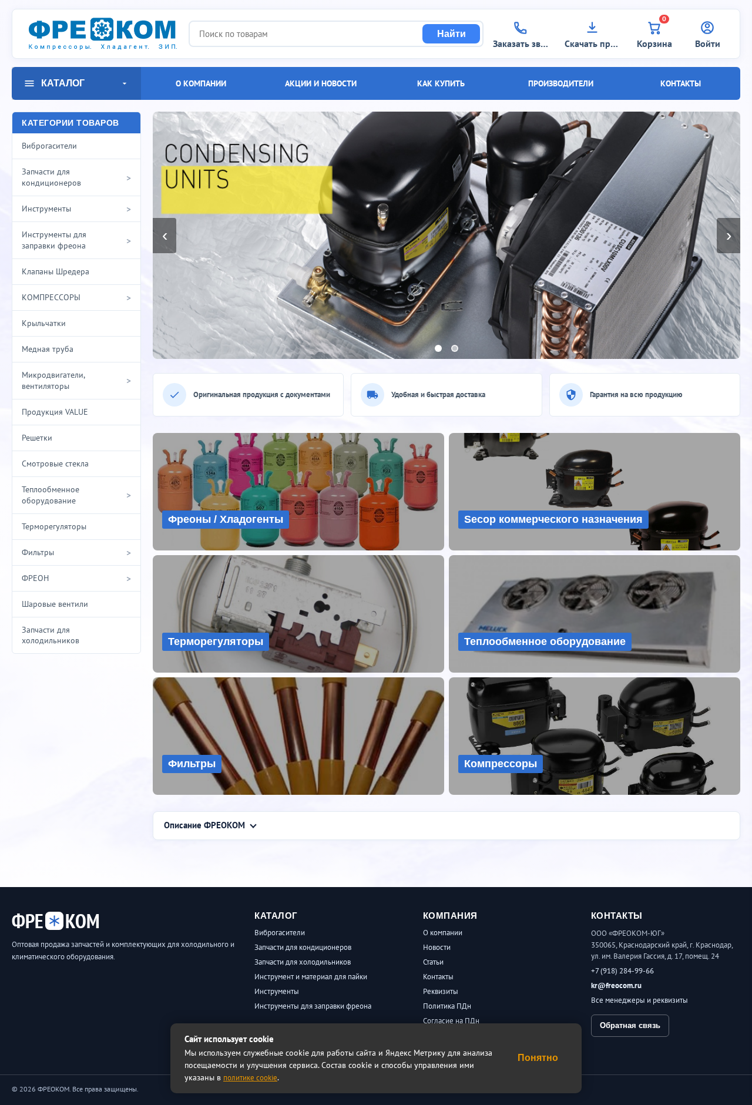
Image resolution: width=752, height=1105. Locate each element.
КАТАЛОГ (63, 83)
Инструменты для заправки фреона (312, 1006)
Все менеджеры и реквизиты (639, 1000)
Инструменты (276, 991)
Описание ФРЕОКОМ (204, 825)
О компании (201, 83)
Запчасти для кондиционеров (302, 947)
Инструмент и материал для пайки (310, 977)
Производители (560, 83)
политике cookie (250, 1078)
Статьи (433, 962)
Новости (437, 947)
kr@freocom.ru (616, 985)
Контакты (680, 83)
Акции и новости (321, 83)
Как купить (441, 83)
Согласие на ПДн (451, 1021)
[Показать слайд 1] (438, 348)
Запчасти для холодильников (302, 962)
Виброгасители (279, 933)
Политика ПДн (447, 1006)
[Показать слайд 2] (454, 348)
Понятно (538, 1058)
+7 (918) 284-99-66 (622, 971)
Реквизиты (440, 991)
